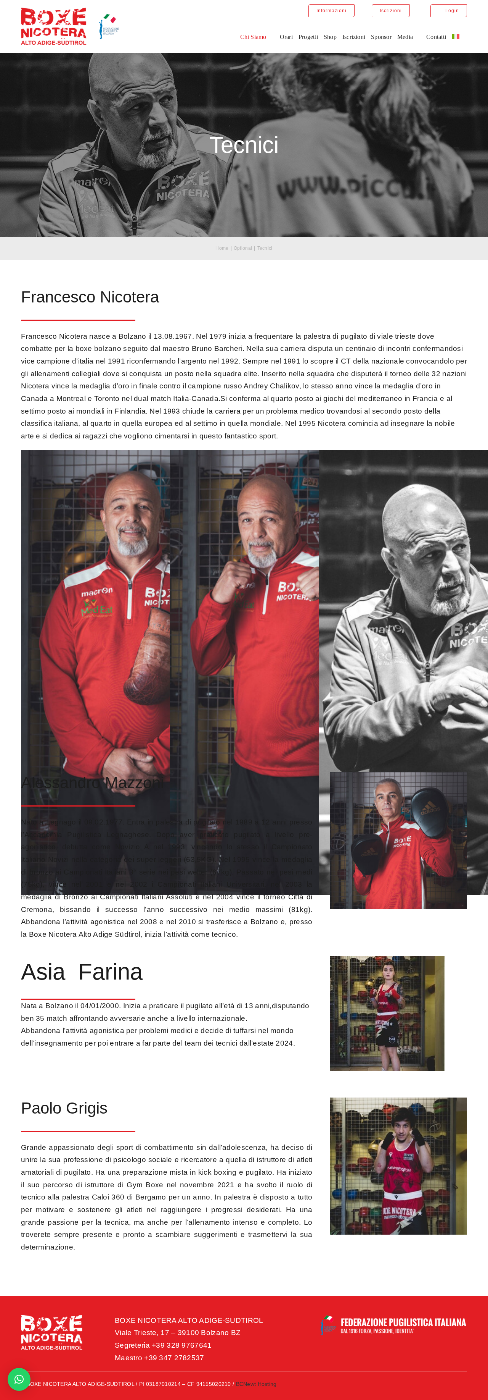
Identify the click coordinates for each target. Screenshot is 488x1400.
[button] (19, 1379)
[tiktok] (464, 1386)
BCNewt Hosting (256, 1384)
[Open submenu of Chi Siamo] (270, 37)
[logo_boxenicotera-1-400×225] (70, 11)
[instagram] (450, 1386)
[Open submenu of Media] (417, 37)
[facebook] (436, 1386)
